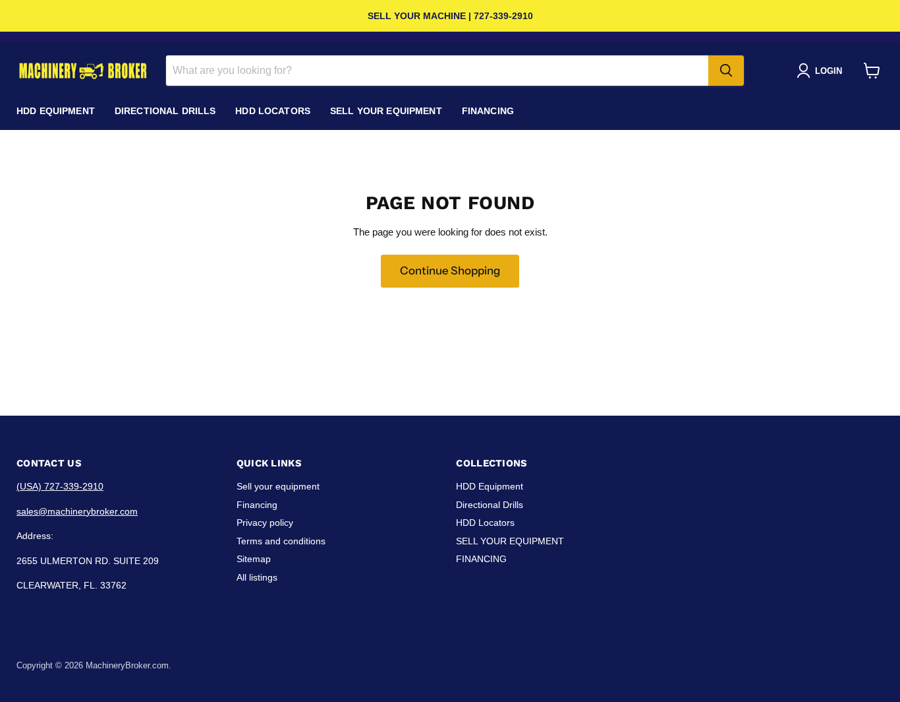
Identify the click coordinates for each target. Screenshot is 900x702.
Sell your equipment (278, 486)
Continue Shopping (450, 270)
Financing (257, 504)
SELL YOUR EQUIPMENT (386, 111)
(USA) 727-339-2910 (59, 486)
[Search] (726, 70)
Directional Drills (165, 111)
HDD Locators (272, 111)
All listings (257, 577)
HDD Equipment (55, 111)
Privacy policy (265, 522)
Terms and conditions (281, 541)
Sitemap (254, 559)
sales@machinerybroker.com (77, 511)
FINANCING (488, 111)
